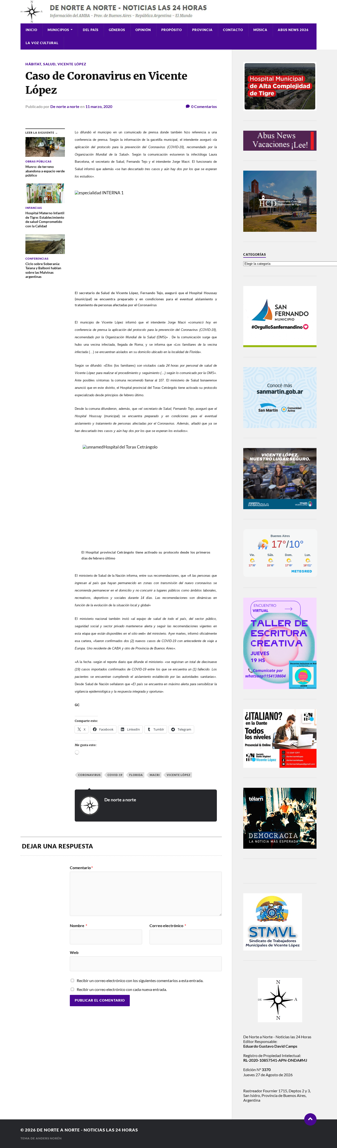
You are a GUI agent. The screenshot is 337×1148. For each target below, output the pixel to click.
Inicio (31, 30)
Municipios (58, 30)
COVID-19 (115, 774)
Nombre (78, 926)
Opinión (143, 30)
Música (260, 30)
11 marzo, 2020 (98, 106)
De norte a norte (64, 106)
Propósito (171, 30)
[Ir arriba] (310, 1119)
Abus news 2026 (293, 30)
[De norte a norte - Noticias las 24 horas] (168, 11)
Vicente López (71, 64)
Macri (155, 774)
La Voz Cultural (42, 43)
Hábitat (33, 64)
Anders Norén (49, 1138)
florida (136, 774)
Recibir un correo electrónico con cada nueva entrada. (122, 989)
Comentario (81, 868)
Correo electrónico (168, 926)
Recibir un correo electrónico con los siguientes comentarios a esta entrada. (140, 980)
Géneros (117, 30)
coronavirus (89, 774)
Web (74, 952)
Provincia (202, 30)
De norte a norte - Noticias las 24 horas (87, 1129)
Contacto (233, 30)
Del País (90, 30)
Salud (49, 64)
